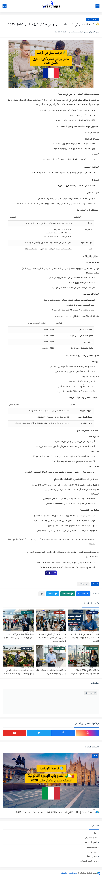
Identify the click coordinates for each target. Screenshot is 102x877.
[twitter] (39, 733)
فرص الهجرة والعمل (69, 873)
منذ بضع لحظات (92, 632)
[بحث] (5, 6)
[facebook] (63, 733)
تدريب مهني (92, 847)
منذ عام (94, 809)
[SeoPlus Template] (98, 873)
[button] (83, 593)
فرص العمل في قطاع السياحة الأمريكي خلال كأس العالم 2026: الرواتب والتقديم (52, 638)
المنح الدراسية (91, 842)
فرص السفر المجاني (88, 861)
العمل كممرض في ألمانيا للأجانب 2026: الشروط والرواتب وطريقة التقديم (84, 638)
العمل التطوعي (90, 837)
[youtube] (14, 733)
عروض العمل (93, 19)
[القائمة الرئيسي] (97, 6)
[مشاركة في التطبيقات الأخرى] (41, 593)
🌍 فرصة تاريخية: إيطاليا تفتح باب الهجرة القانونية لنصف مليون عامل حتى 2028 (57, 812)
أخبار (95, 833)
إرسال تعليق (90, 693)
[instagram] (87, 733)
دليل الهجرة (92, 851)
